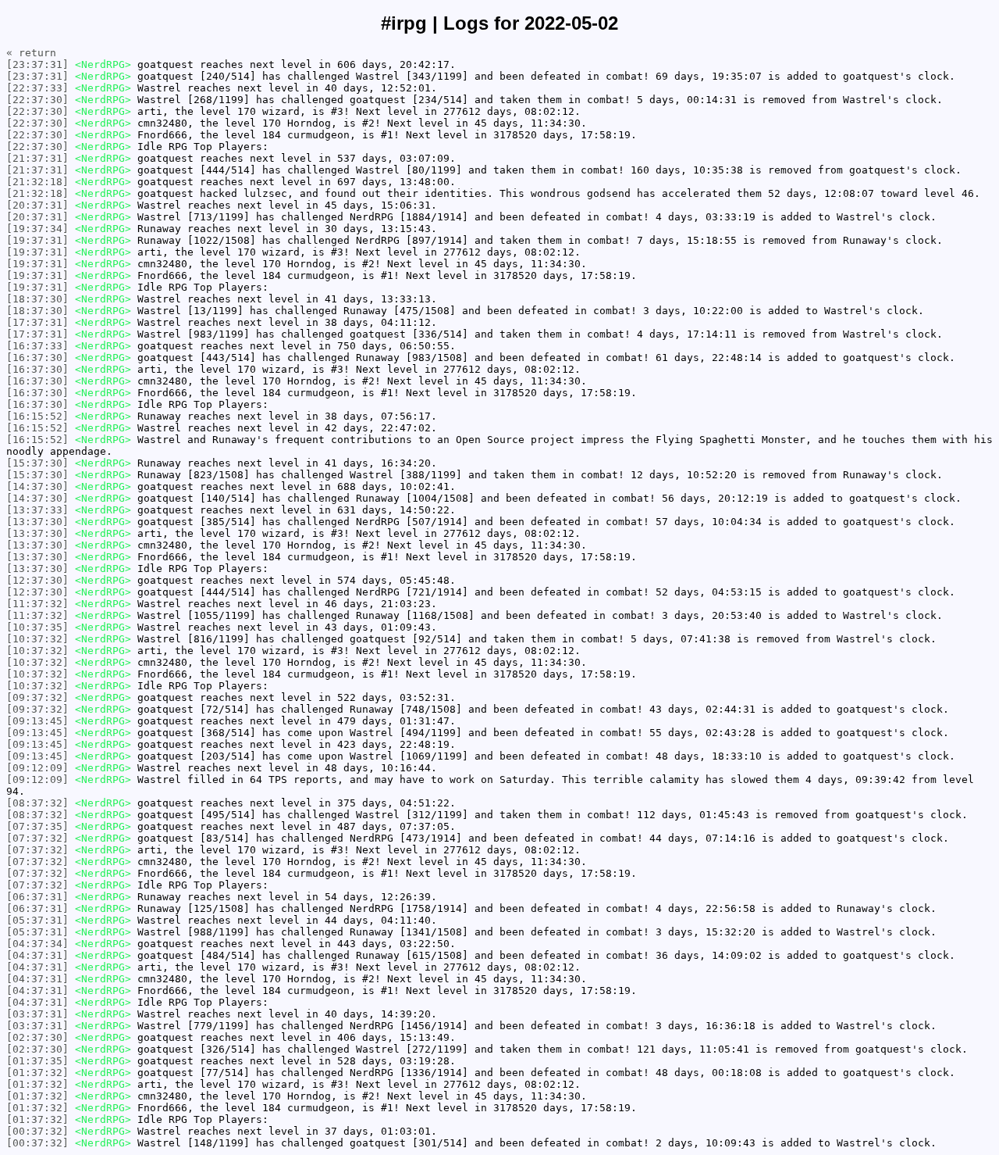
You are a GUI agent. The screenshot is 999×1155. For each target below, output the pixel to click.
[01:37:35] (37, 1061)
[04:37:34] (37, 943)
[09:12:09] (37, 768)
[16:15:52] (37, 416)
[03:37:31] (37, 1014)
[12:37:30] (37, 580)
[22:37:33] (37, 88)
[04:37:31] (37, 955)
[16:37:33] (37, 346)
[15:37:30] (37, 463)
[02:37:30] (37, 1037)
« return (31, 53)
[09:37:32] (37, 697)
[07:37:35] (37, 826)
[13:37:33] (37, 510)
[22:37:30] (37, 99)
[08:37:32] (37, 803)
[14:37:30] (37, 486)
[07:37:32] (37, 838)
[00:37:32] (37, 1131)
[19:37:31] (37, 240)
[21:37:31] (37, 158)
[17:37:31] (37, 322)
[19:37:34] (37, 228)
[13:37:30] (37, 521)
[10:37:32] (37, 639)
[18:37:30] (37, 299)
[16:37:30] (37, 357)
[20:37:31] (37, 205)
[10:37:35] (37, 627)
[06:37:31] (37, 897)
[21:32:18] (37, 182)
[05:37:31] (37, 920)
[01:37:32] (37, 1072)
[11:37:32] (37, 604)
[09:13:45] (37, 721)
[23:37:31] (37, 64)
